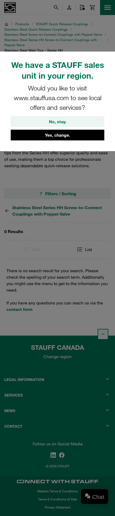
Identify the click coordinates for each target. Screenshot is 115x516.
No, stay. (57, 121)
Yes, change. (57, 135)
